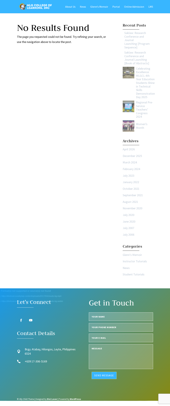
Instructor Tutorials (135, 261)
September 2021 (133, 195)
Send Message (104, 375)
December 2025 (132, 156)
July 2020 (128, 215)
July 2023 (128, 175)
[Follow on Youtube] (31, 320)
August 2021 (130, 202)
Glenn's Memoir (132, 255)
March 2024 (130, 162)
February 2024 (131, 169)
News (126, 268)
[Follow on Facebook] (21, 320)
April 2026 (129, 149)
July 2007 (128, 228)
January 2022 (131, 182)
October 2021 (131, 189)
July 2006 (128, 234)
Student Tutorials (133, 274)
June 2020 (129, 221)
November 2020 (132, 208)
